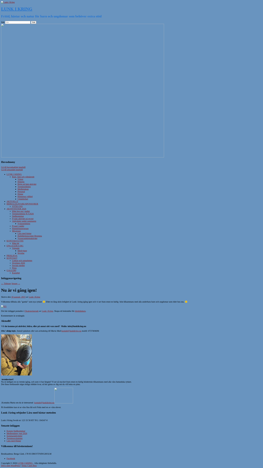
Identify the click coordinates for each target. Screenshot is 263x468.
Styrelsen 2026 (18, 263)
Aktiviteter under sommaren (24, 221)
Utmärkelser (23, 199)
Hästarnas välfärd (25, 196)
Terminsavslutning (14, 438)
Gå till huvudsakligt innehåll (13, 167)
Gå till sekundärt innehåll (12, 170)
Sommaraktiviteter (14, 436)
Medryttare (22, 251)
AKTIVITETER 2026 (16, 209)
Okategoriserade (32, 311)
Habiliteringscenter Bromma (30, 236)
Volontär (15, 248)
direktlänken (80, 311)
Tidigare (6, 283)
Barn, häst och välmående (23, 177)
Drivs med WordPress (10, 465)
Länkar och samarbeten (22, 260)
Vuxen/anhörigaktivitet (27, 238)
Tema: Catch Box (29, 465)
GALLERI (11, 270)
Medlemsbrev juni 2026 (17, 433)
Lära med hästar (24, 233)
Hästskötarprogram (20, 228)
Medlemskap (23, 189)
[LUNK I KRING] (8, 2)
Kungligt (16, 273)
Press (14, 268)
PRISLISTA (12, 255)
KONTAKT (12, 258)
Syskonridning (24, 223)
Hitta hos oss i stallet (21, 211)
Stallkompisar (18, 216)
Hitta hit (15, 243)
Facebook (11, 458)
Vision (20, 179)
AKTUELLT (12, 201)
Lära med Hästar (14, 441)
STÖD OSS (17, 206)
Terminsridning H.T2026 (23, 214)
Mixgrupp (16, 231)
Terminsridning (24, 186)
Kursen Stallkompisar (16, 431)
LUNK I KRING (16, 8)
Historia (21, 182)
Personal (21, 191)
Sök (3, 22)
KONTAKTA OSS (15, 241)
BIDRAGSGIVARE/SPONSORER (22, 204)
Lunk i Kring (34, 297)
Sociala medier (18, 265)
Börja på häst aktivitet (27, 184)
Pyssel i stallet (18, 226)
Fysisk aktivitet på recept (22, 219)
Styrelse (21, 253)
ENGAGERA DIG (15, 246)
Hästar (20, 194)
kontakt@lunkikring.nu (71, 331)
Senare (16, 283)
